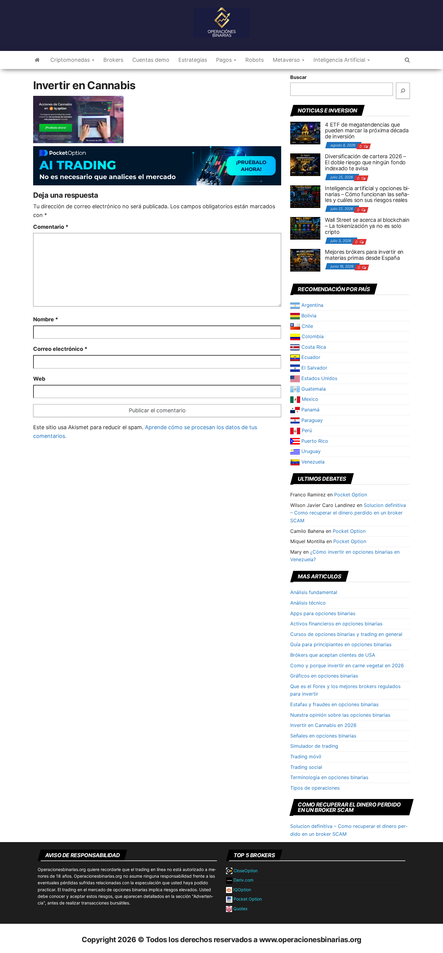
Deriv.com (242, 879)
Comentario (50, 227)
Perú (306, 430)
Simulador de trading (314, 746)
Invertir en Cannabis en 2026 (323, 725)
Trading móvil (305, 756)
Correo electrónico (60, 349)
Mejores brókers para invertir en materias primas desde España (364, 255)
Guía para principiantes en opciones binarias (340, 644)
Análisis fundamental (313, 592)
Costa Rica (313, 347)
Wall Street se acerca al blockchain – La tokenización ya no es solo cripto (367, 226)
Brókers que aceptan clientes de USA (332, 655)
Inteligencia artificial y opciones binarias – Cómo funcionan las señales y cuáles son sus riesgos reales (367, 194)
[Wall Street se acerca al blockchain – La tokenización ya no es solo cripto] (305, 228)
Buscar (298, 77)
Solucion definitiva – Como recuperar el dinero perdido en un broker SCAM (348, 513)
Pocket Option (350, 495)
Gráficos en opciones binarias (324, 676)
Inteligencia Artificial (340, 60)
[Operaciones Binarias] (37, 60)
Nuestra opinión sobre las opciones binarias (340, 715)
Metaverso (287, 60)
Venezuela (312, 462)
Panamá (309, 410)
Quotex (240, 908)
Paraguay (311, 420)
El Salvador (313, 368)
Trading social (306, 767)
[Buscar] (403, 91)
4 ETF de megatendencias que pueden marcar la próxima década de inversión (366, 130)
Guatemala (313, 389)
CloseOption (245, 870)
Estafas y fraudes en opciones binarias (334, 704)
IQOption (241, 889)
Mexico (309, 399)
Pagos (224, 60)
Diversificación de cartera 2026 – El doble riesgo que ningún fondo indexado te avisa (365, 162)
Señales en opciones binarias (323, 736)
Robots (254, 60)
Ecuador (310, 357)
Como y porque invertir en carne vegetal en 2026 (347, 665)
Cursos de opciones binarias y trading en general (346, 634)
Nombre (45, 319)
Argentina (311, 305)
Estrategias (192, 60)
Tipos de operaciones (315, 788)
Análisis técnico (308, 603)
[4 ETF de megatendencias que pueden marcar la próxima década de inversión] (305, 132)
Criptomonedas (70, 60)
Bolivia (308, 316)
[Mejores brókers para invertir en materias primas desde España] (305, 260)
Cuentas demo (150, 60)
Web (39, 379)
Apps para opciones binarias (322, 613)
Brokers (113, 60)
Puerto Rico (314, 441)
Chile (306, 326)
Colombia (312, 336)
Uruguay (310, 451)
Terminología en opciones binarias (329, 777)
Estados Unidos (318, 378)
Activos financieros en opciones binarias (336, 624)
